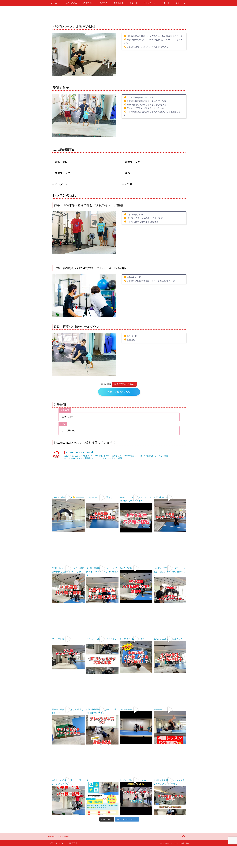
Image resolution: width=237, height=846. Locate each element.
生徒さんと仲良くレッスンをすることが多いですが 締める (169, 782)
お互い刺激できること (164, 497)
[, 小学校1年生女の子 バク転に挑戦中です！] (68, 762)
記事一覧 (166, 3)
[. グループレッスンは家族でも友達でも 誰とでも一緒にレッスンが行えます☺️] (170, 479)
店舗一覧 (134, 3)
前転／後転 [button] (61, 162)
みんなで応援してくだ (130, 568)
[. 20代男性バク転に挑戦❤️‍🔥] (68, 550)
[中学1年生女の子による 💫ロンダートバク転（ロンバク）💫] (68, 691)
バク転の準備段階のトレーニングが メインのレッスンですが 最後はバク (102, 571)
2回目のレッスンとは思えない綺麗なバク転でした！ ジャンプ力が (68, 570)
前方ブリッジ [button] (132, 162)
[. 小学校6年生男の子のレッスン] (170, 550)
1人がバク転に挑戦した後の (133, 780)
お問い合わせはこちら (119, 392)
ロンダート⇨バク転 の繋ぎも (99, 497)
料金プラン (88, 3)
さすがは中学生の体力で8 (132, 639)
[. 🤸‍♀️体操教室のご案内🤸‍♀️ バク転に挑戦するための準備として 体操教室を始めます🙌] (102, 762)
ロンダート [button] (61, 184)
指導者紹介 (118, 3)
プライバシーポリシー (57, 843)
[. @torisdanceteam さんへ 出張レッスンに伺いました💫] (136, 762)
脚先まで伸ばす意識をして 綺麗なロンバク (68, 711)
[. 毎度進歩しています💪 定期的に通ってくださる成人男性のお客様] (102, 620)
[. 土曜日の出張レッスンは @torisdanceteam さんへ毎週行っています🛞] (136, 691)
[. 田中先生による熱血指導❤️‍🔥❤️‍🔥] (170, 762)
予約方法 (103, 3)
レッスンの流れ (70, 3)
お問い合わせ (150, 3)
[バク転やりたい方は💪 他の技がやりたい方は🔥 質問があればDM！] (68, 479)
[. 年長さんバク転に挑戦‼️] (102, 550)
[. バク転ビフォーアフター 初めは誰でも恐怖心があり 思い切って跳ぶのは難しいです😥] (68, 620)
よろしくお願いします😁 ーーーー (68, 497)
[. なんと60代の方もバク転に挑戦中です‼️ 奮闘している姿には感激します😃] (136, 550)
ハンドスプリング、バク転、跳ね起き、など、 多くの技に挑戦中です (169, 571)
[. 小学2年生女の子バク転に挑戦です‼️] (136, 479)
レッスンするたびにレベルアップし (101, 640)
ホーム (54, 3)
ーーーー (158, 709)
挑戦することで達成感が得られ (168, 639)
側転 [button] (127, 173)
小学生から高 (126, 709)
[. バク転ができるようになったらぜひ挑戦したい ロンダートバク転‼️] (102, 479)
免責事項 (72, 843)
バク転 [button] (129, 184)
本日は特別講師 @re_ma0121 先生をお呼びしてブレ (101, 711)
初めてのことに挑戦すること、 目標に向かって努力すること (135, 499)
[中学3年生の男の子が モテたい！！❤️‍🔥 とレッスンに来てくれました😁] (136, 620)
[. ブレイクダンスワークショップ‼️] (102, 691)
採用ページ (181, 3)
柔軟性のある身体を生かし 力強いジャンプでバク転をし (68, 782)
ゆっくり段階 (58, 639)
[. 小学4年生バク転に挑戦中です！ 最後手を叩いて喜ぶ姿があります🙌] (170, 620)
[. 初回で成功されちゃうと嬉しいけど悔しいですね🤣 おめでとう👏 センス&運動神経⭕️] (170, 691)
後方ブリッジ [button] (62, 173)
